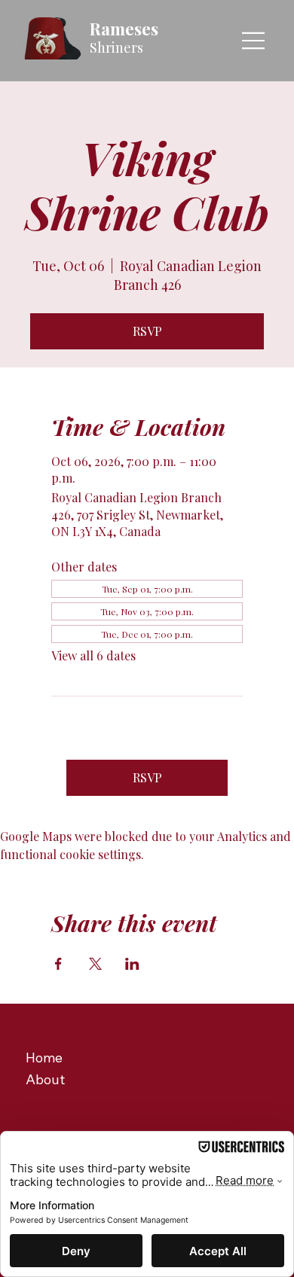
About (45, 1079)
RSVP (147, 331)
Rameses (124, 28)
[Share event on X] (95, 964)
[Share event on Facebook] (58, 964)
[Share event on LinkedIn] (132, 964)
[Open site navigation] (254, 40)
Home (44, 1057)
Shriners (116, 47)
